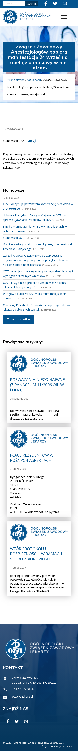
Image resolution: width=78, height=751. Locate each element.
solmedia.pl (69, 746)
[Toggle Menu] (64, 17)
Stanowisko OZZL (14, 238)
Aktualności (34, 80)
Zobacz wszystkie (18, 319)
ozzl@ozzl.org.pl (22, 696)
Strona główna (16, 80)
